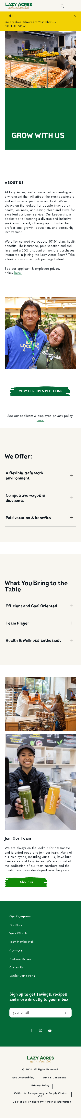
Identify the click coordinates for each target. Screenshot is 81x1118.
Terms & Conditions (53, 1077)
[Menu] (74, 6)
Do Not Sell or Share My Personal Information (42, 1102)
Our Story (15, 925)
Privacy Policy (40, 1085)
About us (26, 882)
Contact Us (16, 967)
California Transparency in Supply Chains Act (40, 1094)
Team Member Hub (21, 942)
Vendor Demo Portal (22, 976)
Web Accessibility (23, 1077)
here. (18, 273)
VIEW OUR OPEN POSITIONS (40, 391)
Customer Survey (20, 959)
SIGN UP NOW (15, 26)
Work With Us (18, 933)
